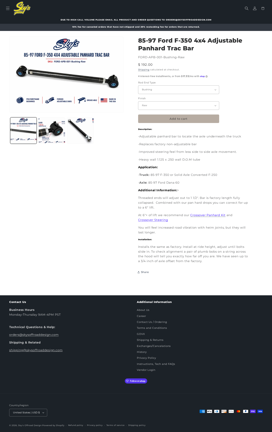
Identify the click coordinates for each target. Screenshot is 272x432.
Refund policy (75, 425)
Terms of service (115, 425)
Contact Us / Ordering (152, 322)
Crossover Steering (153, 220)
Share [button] (145, 272)
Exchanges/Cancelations (154, 346)
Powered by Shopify (53, 425)
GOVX (141, 334)
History (142, 352)
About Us (143, 310)
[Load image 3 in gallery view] (80, 130)
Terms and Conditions (152, 328)
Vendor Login (146, 369)
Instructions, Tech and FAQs (156, 364)
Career (141, 316)
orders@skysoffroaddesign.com (34, 335)
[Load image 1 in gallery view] (23, 130)
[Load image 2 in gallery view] (52, 130)
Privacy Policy (146, 358)
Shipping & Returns (150, 340)
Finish (142, 98)
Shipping (143, 69)
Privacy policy (95, 425)
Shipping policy (137, 425)
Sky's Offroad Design (30, 425)
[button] (8, 8)
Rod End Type (147, 82)
